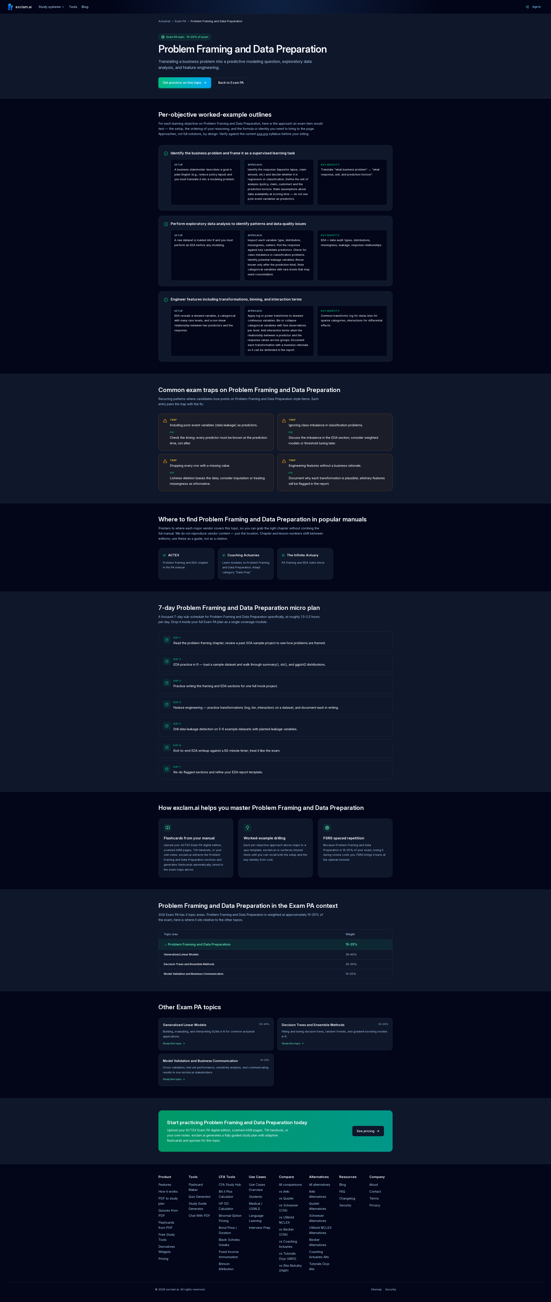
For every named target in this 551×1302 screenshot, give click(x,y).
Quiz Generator (200, 1197)
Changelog (347, 1198)
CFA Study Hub (230, 1185)
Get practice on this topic (182, 83)
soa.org (262, 134)
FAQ (342, 1192)
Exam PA (180, 21)
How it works (168, 1192)
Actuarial (164, 21)
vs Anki (284, 1192)
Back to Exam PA (231, 83)
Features (164, 1185)
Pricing (163, 1259)
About (373, 1185)
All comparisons (290, 1185)
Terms (374, 1198)
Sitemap (376, 1289)
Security (345, 1205)
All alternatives (319, 1185)
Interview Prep (259, 1228)
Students (255, 1197)
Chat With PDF (199, 1216)
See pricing (366, 1131)
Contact (375, 1192)
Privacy (374, 1205)
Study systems (50, 7)
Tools (73, 7)
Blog (85, 7)
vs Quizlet (286, 1198)
